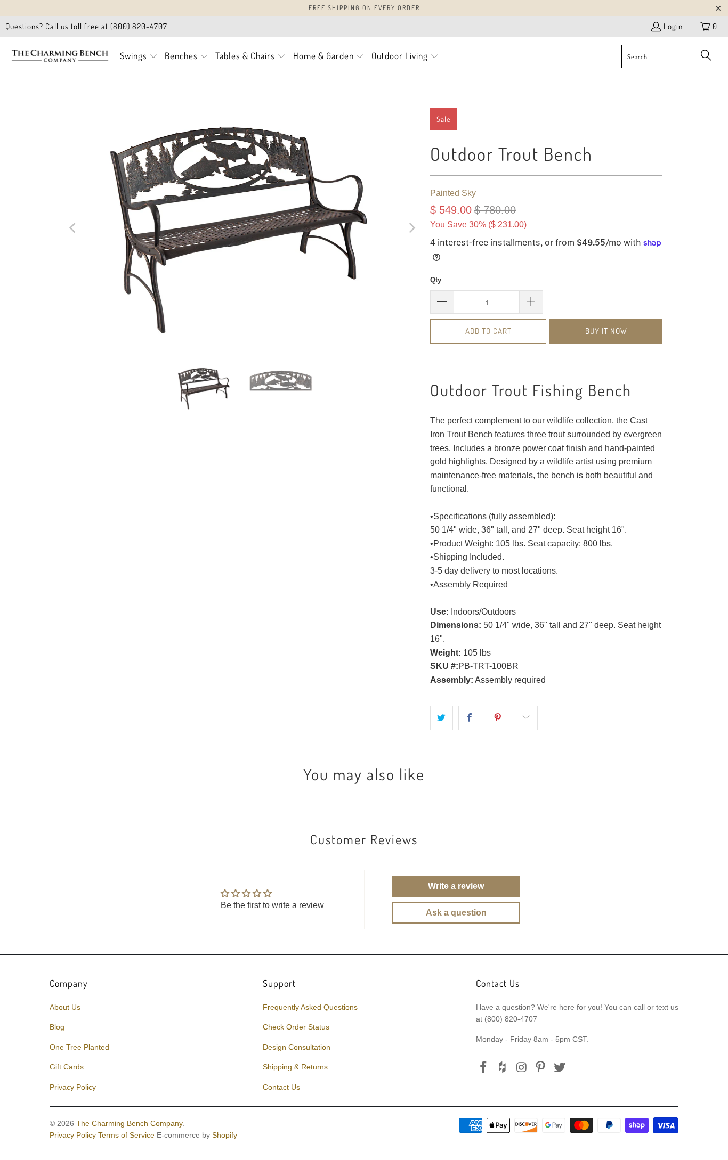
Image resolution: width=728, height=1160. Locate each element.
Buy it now (606, 331)
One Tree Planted (79, 1047)
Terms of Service (126, 1135)
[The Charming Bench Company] (60, 56)
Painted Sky (453, 193)
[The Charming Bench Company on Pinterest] (541, 1068)
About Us (65, 1007)
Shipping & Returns (295, 1067)
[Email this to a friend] (526, 718)
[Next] (411, 228)
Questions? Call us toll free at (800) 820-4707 (86, 26)
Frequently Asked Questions (310, 1007)
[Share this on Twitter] (441, 718)
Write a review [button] (456, 886)
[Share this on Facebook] (469, 718)
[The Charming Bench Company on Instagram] (522, 1068)
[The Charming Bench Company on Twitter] (560, 1068)
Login (673, 26)
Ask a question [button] (456, 912)
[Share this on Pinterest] (498, 718)
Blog (57, 1027)
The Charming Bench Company (129, 1123)
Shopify (224, 1135)
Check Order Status (296, 1027)
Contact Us (281, 1087)
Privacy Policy (73, 1087)
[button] (139, 57)
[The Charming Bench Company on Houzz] (503, 1068)
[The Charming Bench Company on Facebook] (484, 1068)
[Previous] (73, 228)
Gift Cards (67, 1067)
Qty (435, 280)
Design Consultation (296, 1047)
